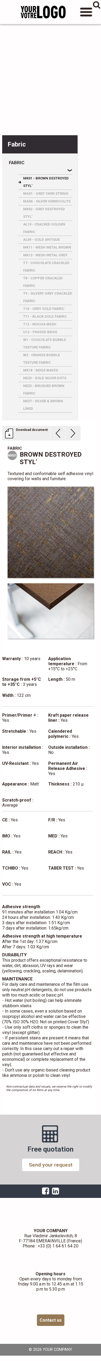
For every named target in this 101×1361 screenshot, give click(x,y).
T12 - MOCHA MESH (39, 324)
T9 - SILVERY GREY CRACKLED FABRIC (47, 297)
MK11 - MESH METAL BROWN (47, 247)
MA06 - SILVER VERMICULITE (47, 201)
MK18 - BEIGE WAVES (40, 370)
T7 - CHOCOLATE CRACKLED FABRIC (46, 266)
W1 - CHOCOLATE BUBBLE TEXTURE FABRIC (44, 343)
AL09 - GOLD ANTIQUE (41, 240)
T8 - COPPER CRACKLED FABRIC (43, 282)
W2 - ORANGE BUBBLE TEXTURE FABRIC (41, 358)
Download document (32, 430)
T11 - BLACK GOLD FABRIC (45, 316)
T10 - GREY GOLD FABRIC (43, 309)
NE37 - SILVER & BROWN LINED (43, 405)
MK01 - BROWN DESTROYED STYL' (46, 182)
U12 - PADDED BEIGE (40, 332)
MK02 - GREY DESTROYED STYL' (44, 213)
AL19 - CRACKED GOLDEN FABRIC (44, 228)
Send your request (50, 1165)
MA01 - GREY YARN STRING (45, 193)
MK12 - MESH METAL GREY (45, 255)
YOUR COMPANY (43, 12)
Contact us (51, 1320)
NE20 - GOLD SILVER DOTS (44, 378)
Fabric (17, 163)
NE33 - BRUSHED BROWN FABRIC (43, 389)
